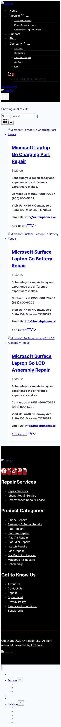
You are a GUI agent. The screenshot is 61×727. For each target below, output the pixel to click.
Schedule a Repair (22, 57)
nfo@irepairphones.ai (40, 217)
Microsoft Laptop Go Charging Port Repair (31, 154)
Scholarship (15, 564)
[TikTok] (14, 471)
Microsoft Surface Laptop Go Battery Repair (32, 258)
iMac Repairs (16, 551)
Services (12, 680)
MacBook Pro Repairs (22, 555)
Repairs (13, 593)
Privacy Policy (17, 601)
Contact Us (19, 53)
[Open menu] (5, 96)
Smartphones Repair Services (27, 29)
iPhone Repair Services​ (24, 25)
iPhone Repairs (17, 520)
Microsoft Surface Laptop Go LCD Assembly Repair (32, 363)
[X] (9, 471)
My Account (9, 86)
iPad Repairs (16, 528)
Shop (12, 38)
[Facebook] (4, 471)
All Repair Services (22, 20)
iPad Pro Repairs (18, 533)
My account (15, 597)
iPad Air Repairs (18, 537)
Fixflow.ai (37, 645)
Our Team (18, 62)
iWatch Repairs (17, 546)
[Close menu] (2, 667)
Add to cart (19, 225)
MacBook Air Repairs (21, 559)
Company (13, 704)
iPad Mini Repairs (19, 542)
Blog (16, 66)
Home (13, 10)
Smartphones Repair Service (26, 500)
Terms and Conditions (22, 606)
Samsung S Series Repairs (25, 524)
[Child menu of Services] (27, 16)
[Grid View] (4, 122)
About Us (18, 48)
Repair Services (18, 491)
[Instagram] (20, 471)
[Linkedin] (25, 471)
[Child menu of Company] (28, 44)
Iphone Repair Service (22, 495)
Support (14, 34)
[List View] (11, 123)
